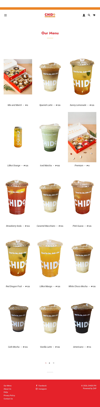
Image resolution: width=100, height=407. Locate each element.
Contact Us (8, 399)
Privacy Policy (9, 395)
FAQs (6, 392)
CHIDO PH (92, 386)
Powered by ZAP (89, 388)
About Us (7, 389)
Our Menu (7, 386)
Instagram (42, 389)
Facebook (42, 386)
